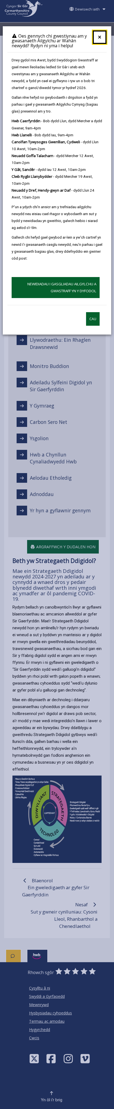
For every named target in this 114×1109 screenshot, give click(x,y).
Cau (92, 319)
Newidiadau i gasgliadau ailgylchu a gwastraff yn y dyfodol (61, 287)
